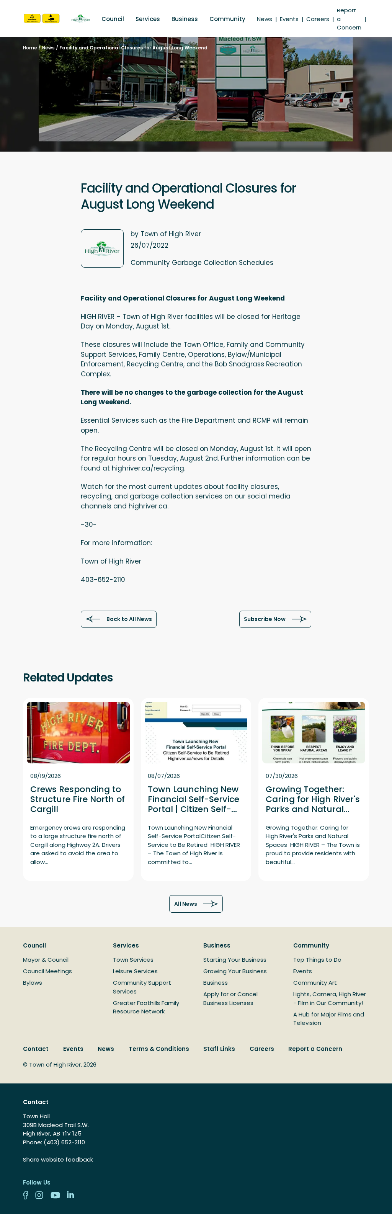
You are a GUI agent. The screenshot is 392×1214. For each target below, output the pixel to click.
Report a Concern (315, 1049)
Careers (317, 19)
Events (289, 19)
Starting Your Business (234, 960)
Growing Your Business (235, 971)
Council (112, 19)
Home (30, 47)
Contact (36, 1049)
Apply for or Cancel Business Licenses (230, 998)
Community (227, 19)
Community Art (315, 983)
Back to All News (129, 619)
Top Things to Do (317, 960)
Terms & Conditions (159, 1049)
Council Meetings (47, 971)
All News (185, 904)
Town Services (133, 960)
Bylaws (32, 983)
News (264, 19)
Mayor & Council (46, 960)
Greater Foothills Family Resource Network (146, 1007)
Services (148, 19)
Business (185, 19)
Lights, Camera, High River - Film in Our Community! (329, 998)
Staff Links (219, 1049)
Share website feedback (58, 1159)
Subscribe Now (265, 619)
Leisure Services (135, 971)
